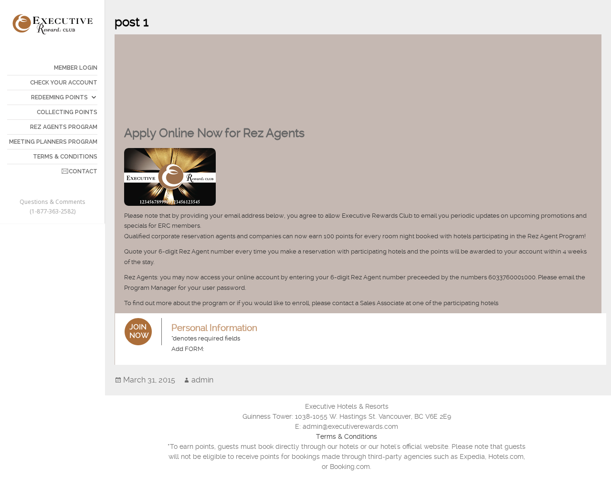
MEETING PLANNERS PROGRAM (53, 141)
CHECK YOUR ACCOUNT (63, 82)
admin (202, 379)
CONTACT (83, 171)
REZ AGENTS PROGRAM (63, 127)
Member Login (75, 67)
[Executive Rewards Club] (52, 23)
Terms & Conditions (346, 436)
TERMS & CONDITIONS (65, 156)
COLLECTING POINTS (67, 112)
